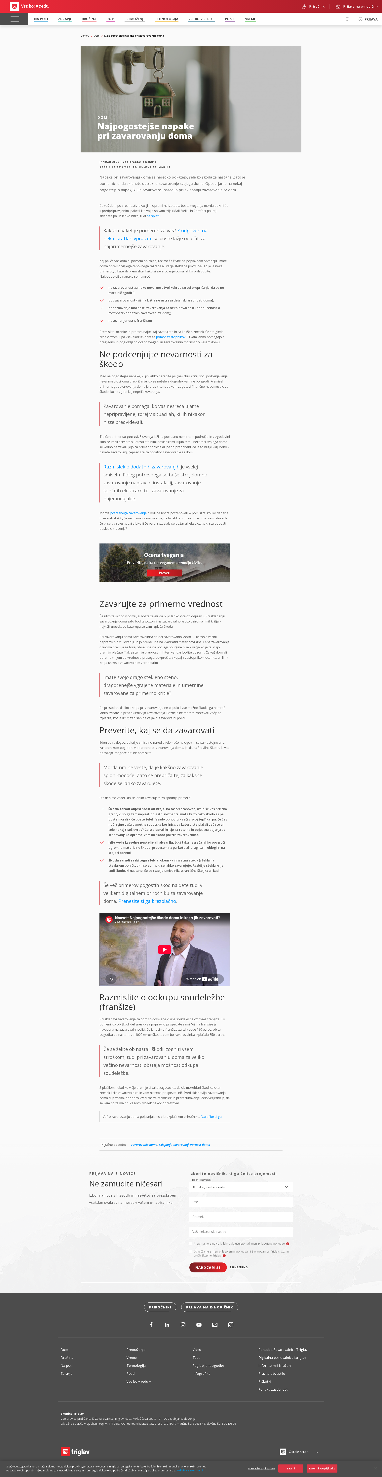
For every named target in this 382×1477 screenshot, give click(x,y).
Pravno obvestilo (271, 1373)
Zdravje (65, 19)
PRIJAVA (371, 19)
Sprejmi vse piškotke (322, 1468)
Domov (85, 35)
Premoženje (135, 19)
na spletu (154, 216)
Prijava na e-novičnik (209, 1307)
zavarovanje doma (144, 1144)
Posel (230, 19)
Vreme (250, 19)
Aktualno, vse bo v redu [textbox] (209, 1187)
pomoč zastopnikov (170, 337)
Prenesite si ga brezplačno (147, 901)
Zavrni (290, 1468)
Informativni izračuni (275, 1365)
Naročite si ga (211, 1116)
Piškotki (264, 1381)
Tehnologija (166, 19)
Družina (89, 19)
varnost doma (200, 1144)
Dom (110, 19)
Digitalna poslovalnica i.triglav (282, 1357)
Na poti (41, 19)
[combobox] (241, 1187)
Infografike (201, 1373)
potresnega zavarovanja (128, 513)
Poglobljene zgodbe (208, 1365)
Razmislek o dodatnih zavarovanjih (141, 466)
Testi (197, 1357)
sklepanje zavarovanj (174, 1144)
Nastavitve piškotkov (261, 1468)
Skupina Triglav (72, 1414)
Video (197, 1349)
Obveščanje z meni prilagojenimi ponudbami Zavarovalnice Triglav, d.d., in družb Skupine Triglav (241, 1253)
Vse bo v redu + (201, 19)
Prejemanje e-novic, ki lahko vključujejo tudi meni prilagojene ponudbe (240, 1243)
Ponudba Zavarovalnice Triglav (283, 1349)
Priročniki (160, 1307)
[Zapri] (375, 1468)
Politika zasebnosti (273, 1389)
